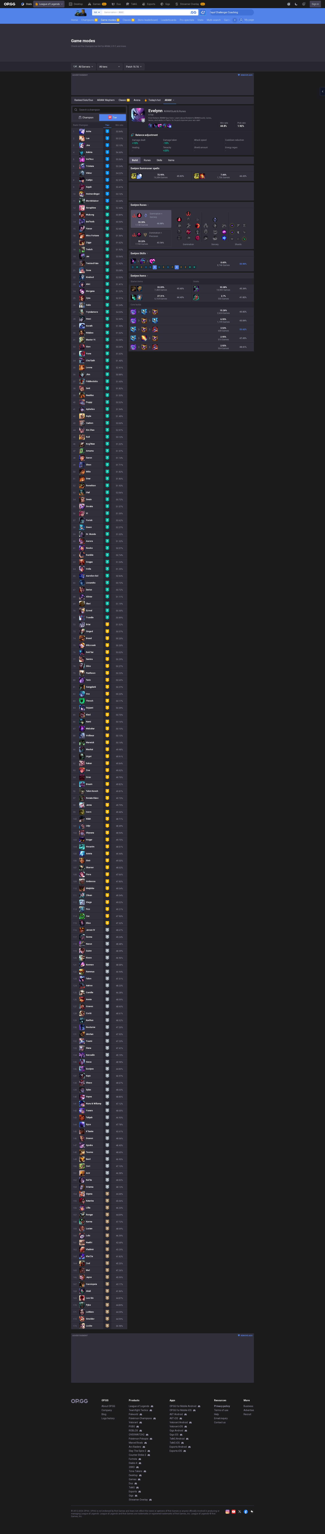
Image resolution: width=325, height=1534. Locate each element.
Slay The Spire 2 (137, 1450)
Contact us (220, 1422)
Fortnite (133, 1459)
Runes (147, 160)
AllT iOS (174, 1418)
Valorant (133, 1422)
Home (74, 20)
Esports (133, 1491)
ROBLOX (133, 1430)
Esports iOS (176, 1450)
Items (171, 160)
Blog (104, 1414)
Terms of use (221, 1410)
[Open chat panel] (322, 91)
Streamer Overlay (138, 1499)
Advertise (249, 1410)
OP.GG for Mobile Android (183, 1406)
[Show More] (288, 4)
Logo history (108, 1418)
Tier (107, 125)
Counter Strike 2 (137, 1455)
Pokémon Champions (140, 1418)
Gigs (131, 1495)
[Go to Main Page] (9, 4)
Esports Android (178, 1446)
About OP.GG (108, 1406)
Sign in (315, 4)
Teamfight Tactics (138, 1410)
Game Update (231, 20)
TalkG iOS (175, 1442)
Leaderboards (168, 20)
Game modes (110, 20)
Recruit (247, 1414)
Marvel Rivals (136, 1442)
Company (107, 1410)
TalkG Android (177, 1438)
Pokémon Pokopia (138, 1438)
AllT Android (176, 1414)
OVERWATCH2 (136, 1434)
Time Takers (135, 1471)
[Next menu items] (234, 20)
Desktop (133, 1475)
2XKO (132, 1467)
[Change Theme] (296, 4)
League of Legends (49, 4)
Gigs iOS (174, 1434)
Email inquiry (221, 1418)
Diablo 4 (133, 1463)
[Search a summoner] (193, 12)
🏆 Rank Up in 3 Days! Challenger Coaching (251, 12)
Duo (131, 1483)
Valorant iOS (176, 1426)
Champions (89, 20)
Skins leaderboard (148, 20)
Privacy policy (222, 1406)
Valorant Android (179, 1422)
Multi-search (214, 20)
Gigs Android (176, 1430)
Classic (128, 20)
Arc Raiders (135, 1446)
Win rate (119, 125)
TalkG (132, 1487)
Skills (159, 160)
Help (216, 1414)
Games (132, 1479)
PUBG (132, 1426)
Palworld (133, 1414)
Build (135, 160)
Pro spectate (187, 20)
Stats (200, 20)
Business (248, 1406)
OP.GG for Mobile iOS (181, 1410)
